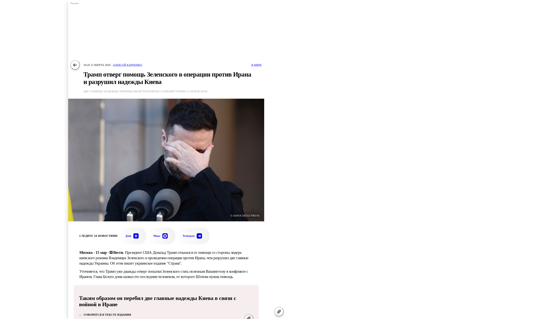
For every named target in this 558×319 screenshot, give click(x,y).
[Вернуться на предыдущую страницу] (75, 65)
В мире (256, 65)
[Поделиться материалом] (279, 311)
